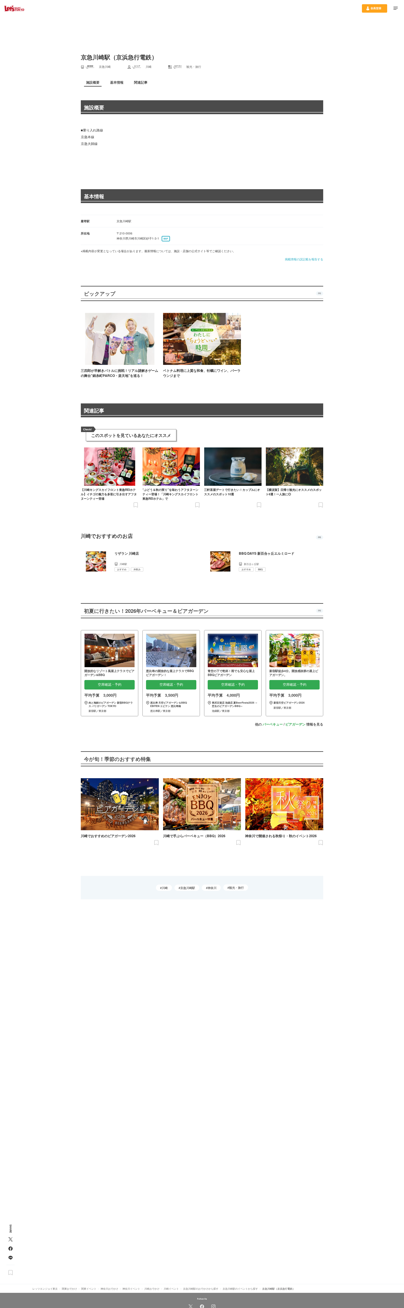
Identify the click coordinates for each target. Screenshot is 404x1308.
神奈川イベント (131, 1288)
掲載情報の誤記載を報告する (304, 259)
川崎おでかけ (151, 1288)
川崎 (165, 888)
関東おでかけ (69, 1288)
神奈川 (212, 888)
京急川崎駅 (187, 888)
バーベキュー (273, 724)
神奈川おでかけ (109, 1288)
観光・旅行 (236, 887)
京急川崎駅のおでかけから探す (200, 1288)
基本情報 (94, 196)
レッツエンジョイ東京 (45, 1288)
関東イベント (88, 1288)
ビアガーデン (295, 724)
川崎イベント (171, 1288)
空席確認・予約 (109, 684)
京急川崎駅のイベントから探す (240, 1288)
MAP (165, 238)
